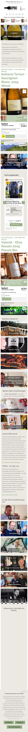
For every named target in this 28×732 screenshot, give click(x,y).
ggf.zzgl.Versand (8, 141)
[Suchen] (9, 14)
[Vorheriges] (4, 202)
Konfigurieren (20, 722)
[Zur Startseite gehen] (10, 8)
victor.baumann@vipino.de (14, 3)
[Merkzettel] (13, 14)
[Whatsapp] (19, 14)
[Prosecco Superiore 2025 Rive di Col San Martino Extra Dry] (14, 189)
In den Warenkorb (10, 136)
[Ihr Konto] (16, 14)
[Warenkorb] (22, 14)
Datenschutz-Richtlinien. (14, 718)
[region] (14, 202)
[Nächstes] (23, 202)
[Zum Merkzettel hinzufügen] (24, 91)
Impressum (23, 691)
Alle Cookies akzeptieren (14, 727)
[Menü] (6, 14)
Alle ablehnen (9, 722)
